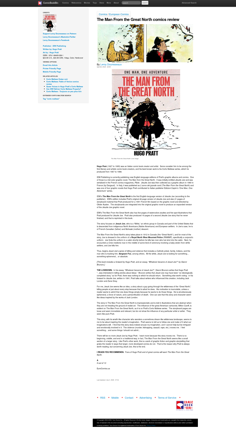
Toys (95, 2)
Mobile (115, 397)
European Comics (119, 14)
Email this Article (50, 65)
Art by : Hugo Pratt (51, 52)
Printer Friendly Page (52, 68)
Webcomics (76, 2)
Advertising (145, 397)
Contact (129, 397)
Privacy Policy (151, 425)
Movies (87, 2)
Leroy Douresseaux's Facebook (56, 40)
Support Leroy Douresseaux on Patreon (59, 33)
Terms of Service (167, 397)
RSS (102, 397)
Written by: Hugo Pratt (52, 49)
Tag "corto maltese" (51, 98)
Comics (65, 2)
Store (101, 2)
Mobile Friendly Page (52, 71)
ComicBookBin (50, 2)
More (109, 2)
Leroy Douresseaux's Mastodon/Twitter (59, 37)
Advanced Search (189, 2)
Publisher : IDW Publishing (54, 46)
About (116, 2)
